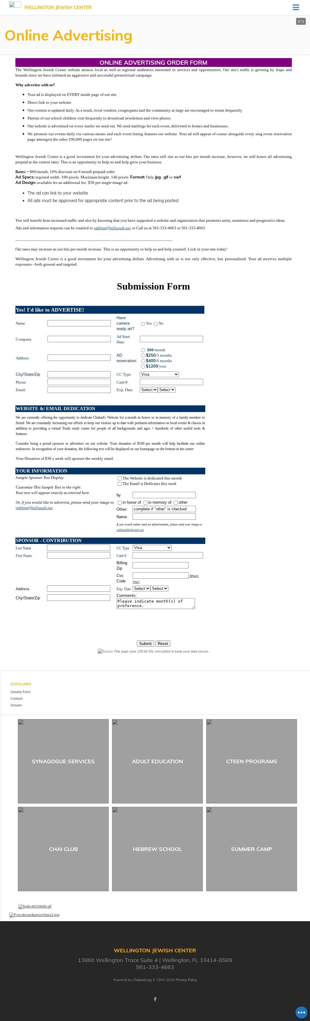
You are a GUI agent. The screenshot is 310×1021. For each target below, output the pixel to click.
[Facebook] (155, 999)
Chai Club (63, 849)
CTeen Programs (251, 761)
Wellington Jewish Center (58, 7)
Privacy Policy (186, 980)
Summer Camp (251, 849)
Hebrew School (157, 849)
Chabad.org (142, 980)
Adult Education (157, 761)
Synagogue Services (63, 761)
